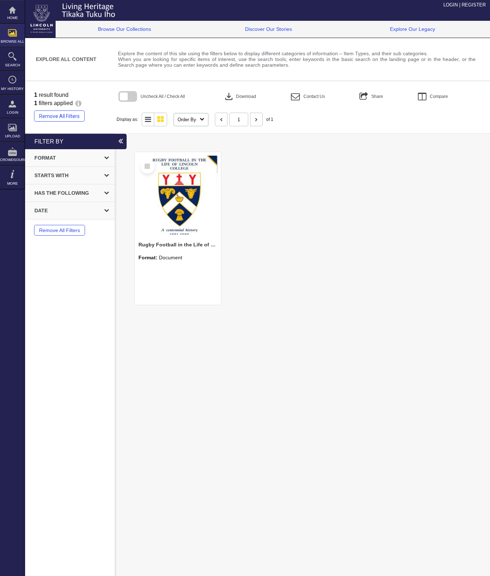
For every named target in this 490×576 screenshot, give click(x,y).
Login (12, 112)
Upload (12, 136)
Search (12, 65)
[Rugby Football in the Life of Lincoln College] (177, 195)
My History (12, 89)
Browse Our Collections (124, 29)
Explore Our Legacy (412, 29)
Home (12, 18)
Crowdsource (12, 160)
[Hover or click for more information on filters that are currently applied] (78, 103)
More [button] (12, 183)
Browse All (12, 41)
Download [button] (239, 96)
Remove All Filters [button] (59, 116)
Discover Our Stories (268, 29)
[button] (308, 96)
